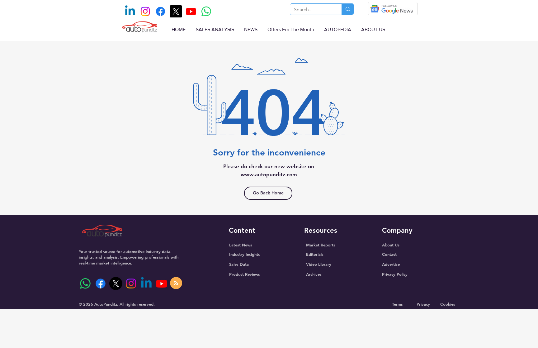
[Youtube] (191, 11)
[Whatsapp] (206, 11)
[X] (176, 11)
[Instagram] (145, 11)
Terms (397, 304)
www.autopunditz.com (269, 174)
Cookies (447, 304)
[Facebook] (160, 11)
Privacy (423, 304)
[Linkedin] (130, 11)
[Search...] (348, 9)
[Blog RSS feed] (176, 283)
